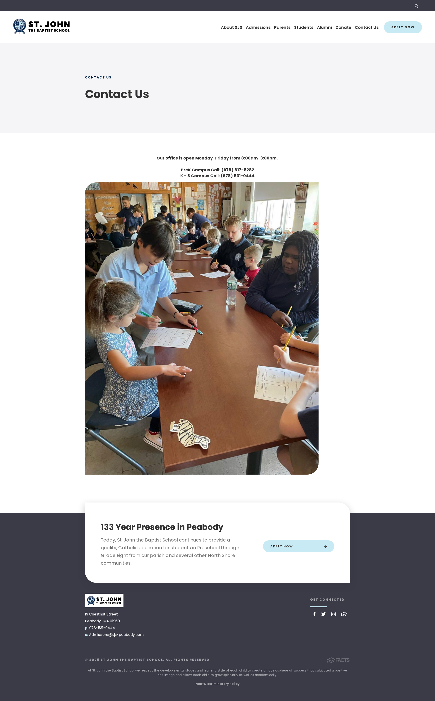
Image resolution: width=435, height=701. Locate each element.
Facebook (314, 614)
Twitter (323, 614)
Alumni (324, 27)
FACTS (344, 614)
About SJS (231, 27)
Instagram (333, 614)
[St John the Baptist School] (104, 601)
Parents (282, 27)
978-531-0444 (102, 627)
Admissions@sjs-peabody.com (116, 634)
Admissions (258, 27)
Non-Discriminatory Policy (217, 683)
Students (303, 27)
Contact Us (367, 27)
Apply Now (403, 27)
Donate (343, 27)
